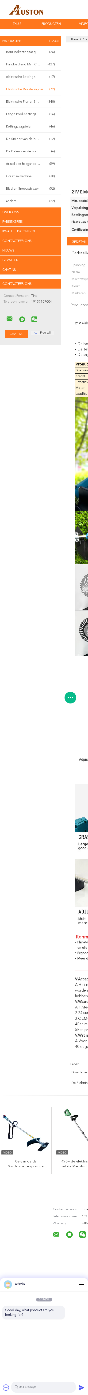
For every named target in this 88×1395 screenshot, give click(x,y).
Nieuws (8, 250)
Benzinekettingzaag (30, 52)
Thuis (17, 24)
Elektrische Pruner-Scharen (30, 101)
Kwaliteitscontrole (20, 231)
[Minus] (81, 1284)
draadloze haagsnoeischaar (30, 163)
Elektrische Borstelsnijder (30, 89)
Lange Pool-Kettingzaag (30, 114)
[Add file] (6, 1387)
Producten (51, 24)
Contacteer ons (17, 241)
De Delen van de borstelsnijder (30, 151)
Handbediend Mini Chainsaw (30, 64)
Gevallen (10, 260)
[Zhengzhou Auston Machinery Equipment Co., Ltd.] (9, 319)
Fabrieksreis (12, 221)
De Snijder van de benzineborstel (31, 139)
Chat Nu (9, 269)
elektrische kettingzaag (30, 77)
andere (30, 201)
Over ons (10, 212)
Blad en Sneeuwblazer (30, 188)
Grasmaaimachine (30, 176)
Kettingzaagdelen (30, 126)
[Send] (81, 1387)
